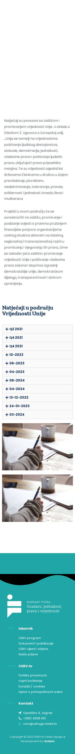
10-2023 (16, 354)
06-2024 (17, 380)
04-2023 (16, 371)
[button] (37, 329)
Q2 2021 (15, 329)
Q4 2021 (16, 337)
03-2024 (16, 414)
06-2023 (16, 363)
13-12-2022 (18, 397)
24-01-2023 (19, 406)
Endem (49, 741)
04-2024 (17, 388)
